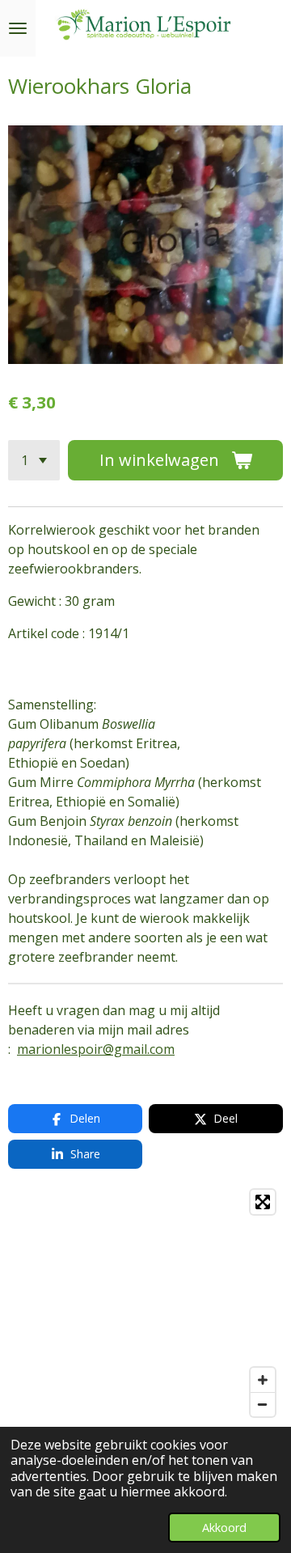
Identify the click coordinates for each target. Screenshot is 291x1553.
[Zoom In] (263, 1380)
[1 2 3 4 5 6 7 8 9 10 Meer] (34, 460)
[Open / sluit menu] (18, 28)
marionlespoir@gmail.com (96, 1049)
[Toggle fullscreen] (263, 1202)
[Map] (145, 1303)
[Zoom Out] (263, 1404)
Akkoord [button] (224, 1527)
